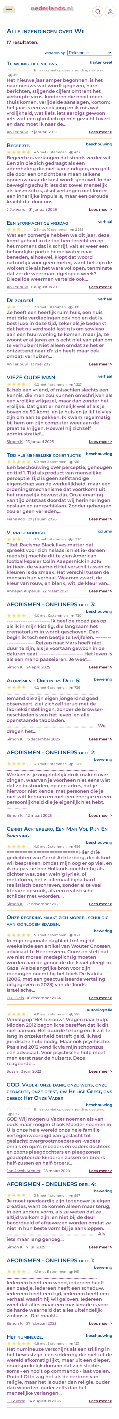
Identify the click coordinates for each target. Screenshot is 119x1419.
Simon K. (15, 441)
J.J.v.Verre (16, 1401)
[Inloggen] (110, 11)
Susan (12, 1071)
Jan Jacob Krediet (23, 1171)
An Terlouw (17, 132)
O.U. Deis (15, 998)
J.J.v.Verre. (16, 209)
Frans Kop (16, 519)
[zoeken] (97, 11)
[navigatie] (9, 9)
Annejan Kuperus (23, 591)
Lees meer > (100, 132)
